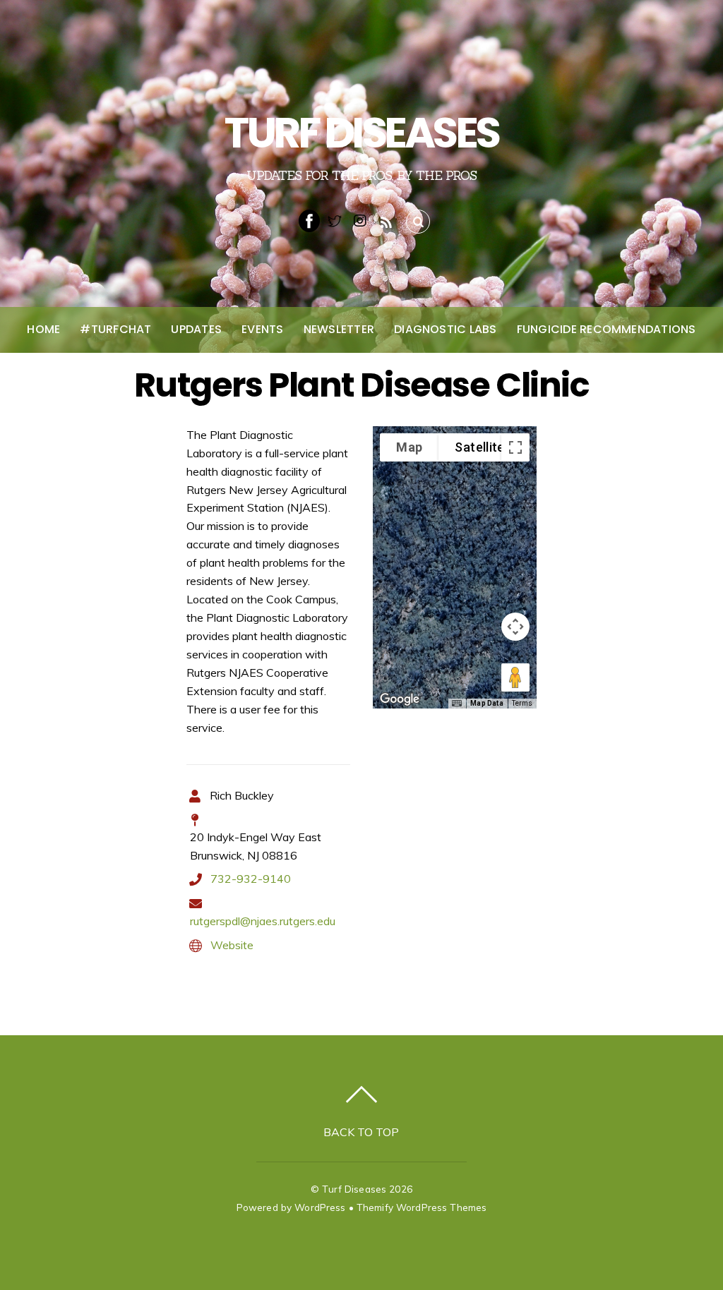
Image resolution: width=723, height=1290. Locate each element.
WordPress (319, 1207)
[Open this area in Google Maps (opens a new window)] (399, 699)
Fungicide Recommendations (606, 329)
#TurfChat (115, 329)
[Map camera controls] (515, 627)
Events (262, 329)
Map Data (486, 703)
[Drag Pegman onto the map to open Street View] (515, 677)
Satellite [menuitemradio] (479, 447)
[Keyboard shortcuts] (457, 704)
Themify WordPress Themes (421, 1207)
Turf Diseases (354, 1189)
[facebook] (309, 219)
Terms (522, 703)
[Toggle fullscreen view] (515, 447)
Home (43, 329)
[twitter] (334, 219)
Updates (196, 329)
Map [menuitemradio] (409, 447)
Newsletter (339, 329)
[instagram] (360, 219)
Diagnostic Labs (445, 329)
